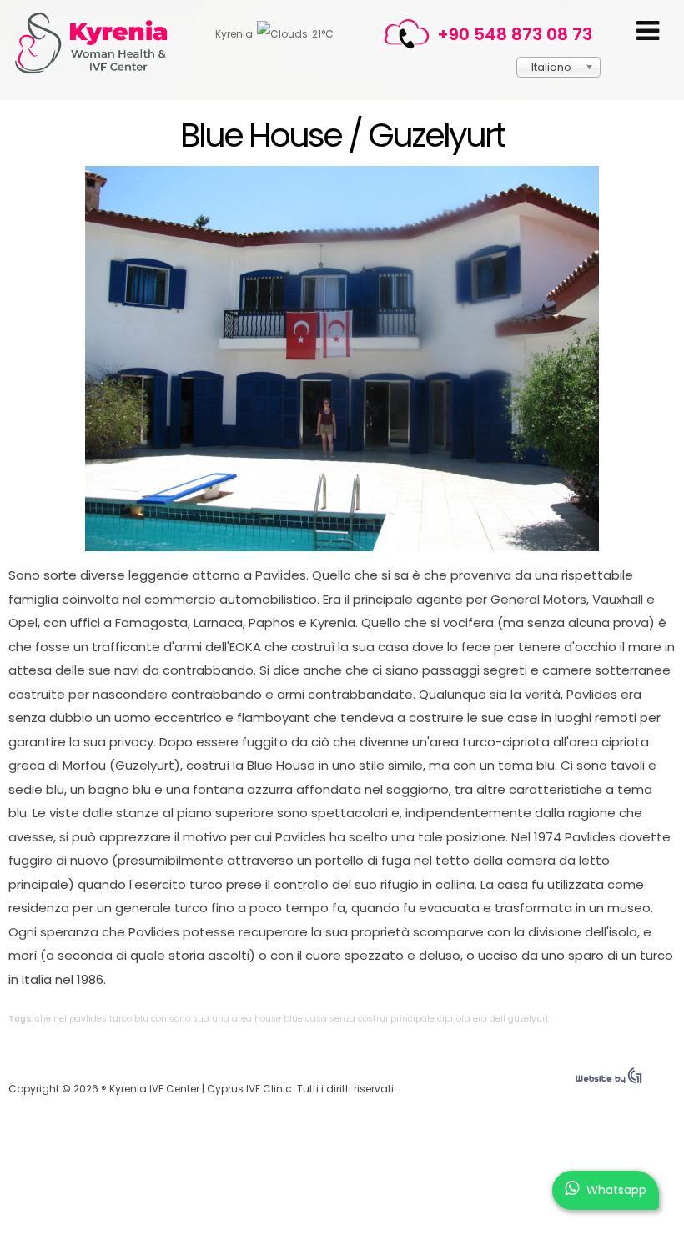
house (267, 1018)
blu (141, 1018)
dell (497, 1018)
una (220, 1018)
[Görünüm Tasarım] (609, 1079)
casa (316, 1018)
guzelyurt (528, 1018)
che (43, 1018)
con (159, 1018)
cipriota (453, 1018)
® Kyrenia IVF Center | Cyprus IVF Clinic (98, 43)
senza (342, 1018)
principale (412, 1018)
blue (293, 1018)
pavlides (88, 1018)
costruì (373, 1018)
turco (120, 1018)
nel (60, 1018)
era (480, 1018)
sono (179, 1018)
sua (201, 1018)
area (242, 1018)
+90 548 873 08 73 (514, 34)
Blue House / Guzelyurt (342, 135)
